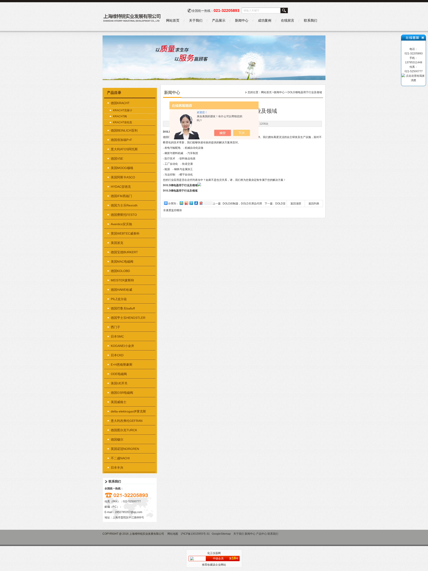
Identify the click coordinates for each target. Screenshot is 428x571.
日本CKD (117, 355)
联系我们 (310, 20)
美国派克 (117, 243)
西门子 (115, 327)
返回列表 (314, 203)
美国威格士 (118, 402)
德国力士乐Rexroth (124, 205)
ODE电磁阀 (119, 374)
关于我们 (195, 20)
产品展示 (218, 20)
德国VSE (117, 158)
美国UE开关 (119, 383)
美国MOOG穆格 (122, 168)
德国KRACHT (120, 103)
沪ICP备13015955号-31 (195, 533)
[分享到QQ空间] (181, 203)
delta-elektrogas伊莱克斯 (128, 411)
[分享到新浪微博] (186, 203)
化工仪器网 (214, 553)
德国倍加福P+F (121, 140)
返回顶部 (295, 203)
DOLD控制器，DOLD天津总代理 (242, 203)
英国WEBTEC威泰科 (125, 233)
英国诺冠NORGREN (125, 449)
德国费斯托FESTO (124, 214)
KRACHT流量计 (122, 110)
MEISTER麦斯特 (122, 280)
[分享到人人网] (195, 203)
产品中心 (261, 533)
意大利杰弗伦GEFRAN (126, 421)
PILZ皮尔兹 (119, 299)
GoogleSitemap (221, 533)
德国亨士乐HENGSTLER (128, 318)
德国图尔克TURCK (124, 430)
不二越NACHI (120, 458)
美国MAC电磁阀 (122, 261)
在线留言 (287, 20)
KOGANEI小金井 (122, 346)
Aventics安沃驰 (121, 224)
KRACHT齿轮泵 (122, 122)
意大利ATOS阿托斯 (124, 149)
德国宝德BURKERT (124, 252)
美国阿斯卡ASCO (123, 177)
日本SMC (117, 336)
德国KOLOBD (120, 271)
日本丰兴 (117, 467)
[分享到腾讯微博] (191, 203)
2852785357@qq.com (128, 512)
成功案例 (264, 20)
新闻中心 (241, 20)
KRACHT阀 (120, 116)
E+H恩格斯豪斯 (121, 364)
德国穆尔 (117, 439)
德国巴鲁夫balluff (123, 308)
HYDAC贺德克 (121, 186)
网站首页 (172, 20)
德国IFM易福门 (121, 196)
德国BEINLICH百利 (124, 130)
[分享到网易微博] (200, 203)
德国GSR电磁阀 (122, 392)
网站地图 (172, 533)
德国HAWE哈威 (121, 289)
